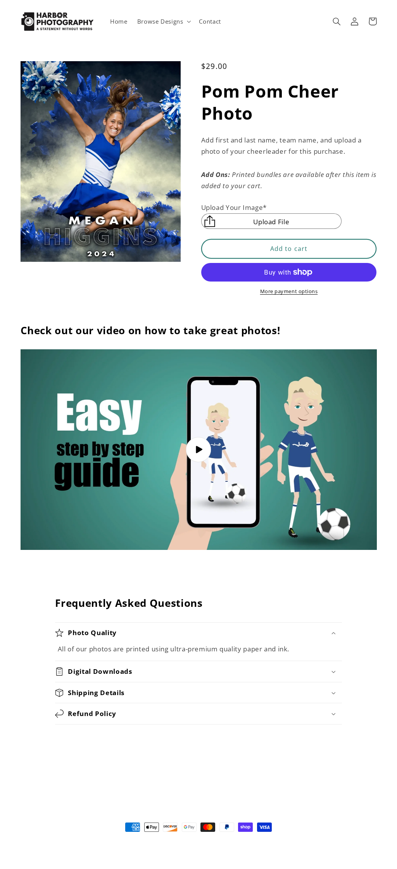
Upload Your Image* (234, 207)
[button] (163, 21)
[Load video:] (199, 449)
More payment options (289, 291)
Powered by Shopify (232, 841)
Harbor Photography (184, 841)
